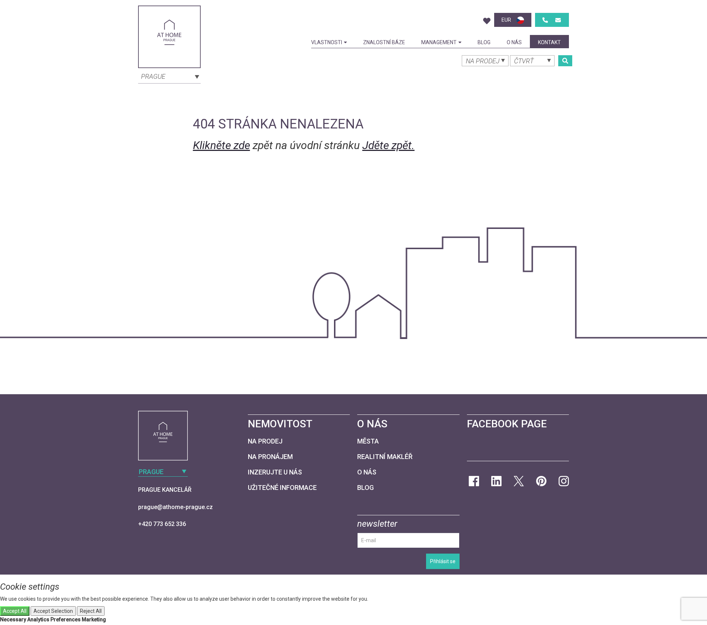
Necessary (13, 619)
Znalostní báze (384, 42)
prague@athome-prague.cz (175, 507)
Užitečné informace (282, 487)
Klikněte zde (221, 145)
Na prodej (265, 441)
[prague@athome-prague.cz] (558, 20)
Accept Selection (53, 611)
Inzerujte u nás (275, 472)
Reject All (91, 611)
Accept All (15, 611)
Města (368, 441)
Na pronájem (270, 456)
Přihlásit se (442, 561)
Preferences (65, 619)
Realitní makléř (384, 456)
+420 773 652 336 (162, 523)
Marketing (94, 619)
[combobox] (169, 76)
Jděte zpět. (388, 145)
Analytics (38, 619)
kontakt (549, 42)
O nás (514, 42)
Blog (484, 42)
